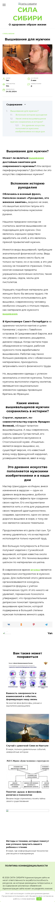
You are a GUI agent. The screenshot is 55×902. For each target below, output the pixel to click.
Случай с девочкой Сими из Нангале (27, 745)
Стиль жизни (8, 34)
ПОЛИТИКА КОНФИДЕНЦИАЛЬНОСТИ (26, 866)
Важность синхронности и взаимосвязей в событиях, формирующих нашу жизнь (21, 696)
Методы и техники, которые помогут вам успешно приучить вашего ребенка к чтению (27, 844)
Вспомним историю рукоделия (31, 115)
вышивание (36, 157)
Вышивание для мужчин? (24, 111)
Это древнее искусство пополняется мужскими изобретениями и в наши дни (30, 128)
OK (39, 899)
